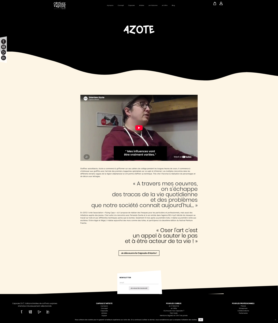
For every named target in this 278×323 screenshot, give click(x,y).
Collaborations (243, 311)
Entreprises (243, 308)
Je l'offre (164, 5)
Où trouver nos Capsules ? (173, 311)
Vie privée (184, 315)
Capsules (131, 5)
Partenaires (243, 313)
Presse (243, 306)
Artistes (141, 5)
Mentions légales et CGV (169, 315)
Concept (121, 5)
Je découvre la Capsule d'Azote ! (139, 253)
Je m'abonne (152, 5)
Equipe (104, 315)
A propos (110, 5)
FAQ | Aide (174, 313)
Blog (173, 5)
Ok (201, 320)
